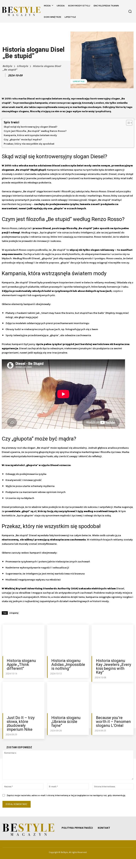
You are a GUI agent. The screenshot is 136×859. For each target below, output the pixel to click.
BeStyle (7, 66)
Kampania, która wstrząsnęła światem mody (30, 135)
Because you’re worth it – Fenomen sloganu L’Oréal (113, 721)
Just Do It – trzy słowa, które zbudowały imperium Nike (21, 723)
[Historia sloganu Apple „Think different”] (23, 640)
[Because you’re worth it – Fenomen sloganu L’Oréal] (113, 697)
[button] (130, 11)
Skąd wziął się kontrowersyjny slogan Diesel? (30, 127)
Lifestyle (22, 66)
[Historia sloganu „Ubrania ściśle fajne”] (68, 697)
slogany (14, 612)
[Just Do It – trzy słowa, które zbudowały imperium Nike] (23, 697)
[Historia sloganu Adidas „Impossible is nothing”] (68, 640)
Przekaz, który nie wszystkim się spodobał (29, 144)
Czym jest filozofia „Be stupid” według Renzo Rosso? (35, 131)
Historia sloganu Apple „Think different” (21, 664)
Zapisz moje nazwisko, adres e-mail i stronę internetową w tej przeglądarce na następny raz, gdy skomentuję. (66, 795)
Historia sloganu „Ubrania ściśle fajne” (66, 721)
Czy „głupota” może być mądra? (23, 139)
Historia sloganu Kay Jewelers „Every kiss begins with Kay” (113, 666)
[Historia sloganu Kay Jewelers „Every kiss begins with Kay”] (113, 640)
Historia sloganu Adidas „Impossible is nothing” (68, 664)
